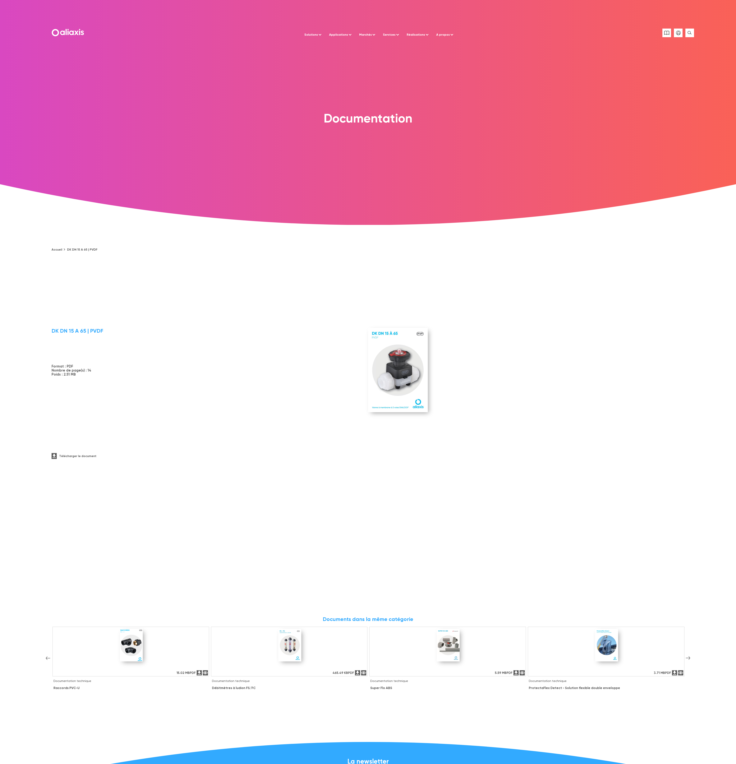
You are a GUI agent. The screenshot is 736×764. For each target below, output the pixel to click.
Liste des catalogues (666, 33)
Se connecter (678, 33)
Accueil (57, 249)
